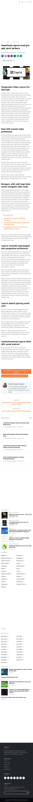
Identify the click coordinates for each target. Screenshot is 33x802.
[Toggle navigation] (30, 2)
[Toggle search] (28, 2)
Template (11, 536)
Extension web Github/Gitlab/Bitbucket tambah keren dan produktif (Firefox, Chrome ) (19, 691)
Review (10, 528)
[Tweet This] (5, 56)
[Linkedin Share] (11, 56)
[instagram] (22, 2)
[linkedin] (8, 778)
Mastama (25, 800)
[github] (23, 778)
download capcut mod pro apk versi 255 (15, 376)
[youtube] (11, 778)
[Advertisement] (16, 22)
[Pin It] (8, 56)
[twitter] (17, 778)
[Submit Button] (27, 792)
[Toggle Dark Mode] (25, 2)
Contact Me (7, 762)
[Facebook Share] (2, 56)
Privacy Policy (7, 769)
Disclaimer (6, 764)
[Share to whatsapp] (18, 56)
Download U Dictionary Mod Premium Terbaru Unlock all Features (14, 446)
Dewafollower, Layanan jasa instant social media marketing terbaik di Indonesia (20, 530)
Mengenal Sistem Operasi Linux (9, 677)
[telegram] (5, 778)
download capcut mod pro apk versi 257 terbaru (17, 371)
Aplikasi (11, 512)
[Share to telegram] (21, 56)
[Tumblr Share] (15, 56)
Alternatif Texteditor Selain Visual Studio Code (13, 697)
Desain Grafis (16, 512)
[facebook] (19, 2)
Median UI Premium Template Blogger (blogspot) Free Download (19, 538)
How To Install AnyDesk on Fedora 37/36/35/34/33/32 (13, 458)
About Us (6, 767)
